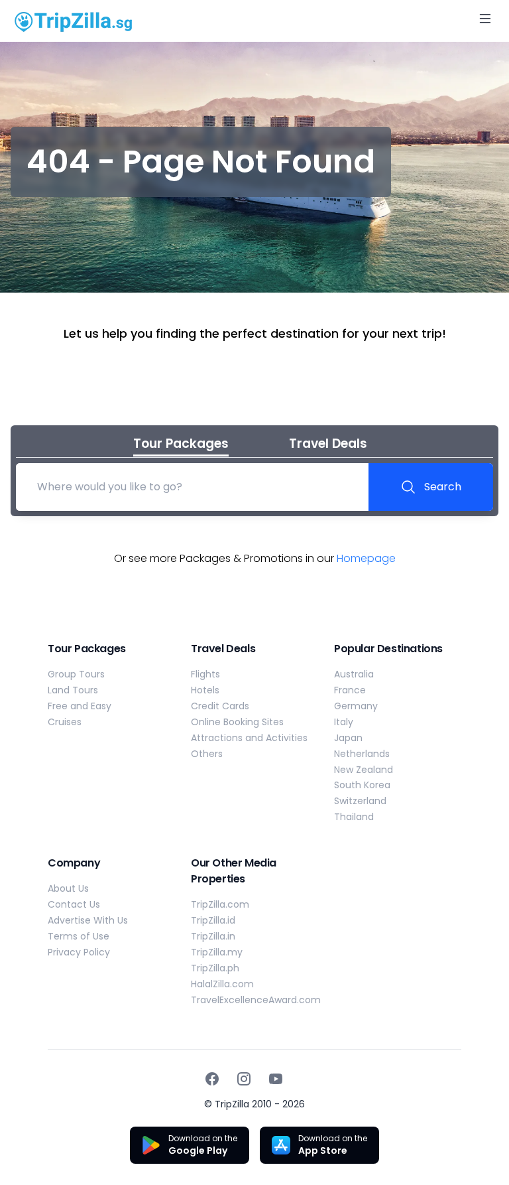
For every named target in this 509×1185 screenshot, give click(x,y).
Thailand (354, 816)
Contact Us (74, 904)
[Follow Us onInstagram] (244, 1079)
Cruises (65, 722)
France (350, 690)
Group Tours (76, 674)
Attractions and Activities (249, 737)
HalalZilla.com (222, 984)
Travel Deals (328, 444)
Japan (348, 737)
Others (207, 753)
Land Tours (73, 690)
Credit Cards (220, 706)
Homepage (366, 558)
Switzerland (360, 800)
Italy (343, 722)
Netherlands (362, 753)
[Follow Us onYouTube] (276, 1079)
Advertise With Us (88, 920)
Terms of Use (78, 936)
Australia (354, 674)
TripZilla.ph (215, 968)
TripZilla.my (217, 952)
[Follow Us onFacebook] (212, 1079)
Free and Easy (79, 706)
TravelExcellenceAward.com (256, 1000)
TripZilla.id (213, 920)
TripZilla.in (213, 936)
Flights (205, 674)
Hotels (205, 690)
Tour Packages (181, 444)
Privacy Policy (79, 952)
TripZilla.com (220, 904)
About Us (68, 888)
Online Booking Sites (237, 722)
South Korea (362, 785)
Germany (356, 706)
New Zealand (363, 769)
